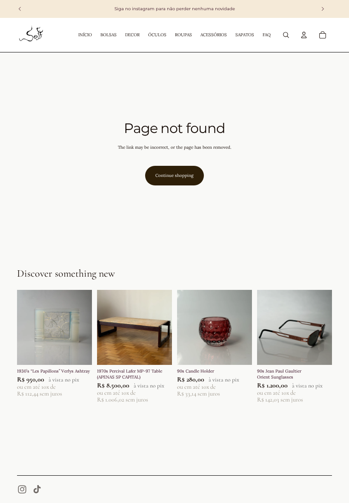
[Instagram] (22, 489)
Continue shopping (174, 175)
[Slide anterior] (26, 327)
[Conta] (304, 35)
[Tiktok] (37, 489)
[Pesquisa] (286, 35)
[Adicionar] (78, 351)
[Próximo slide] (82, 327)
